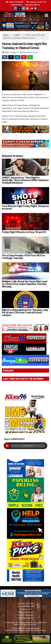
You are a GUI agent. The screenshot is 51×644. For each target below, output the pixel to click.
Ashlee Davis (32, 52)
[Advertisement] (25, 25)
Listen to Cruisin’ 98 (37, 2)
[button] (46, 15)
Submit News (16, 5)
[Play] (7, 445)
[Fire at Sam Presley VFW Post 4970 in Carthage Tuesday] (25, 245)
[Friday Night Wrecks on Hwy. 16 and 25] (25, 221)
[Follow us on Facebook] (15, 8)
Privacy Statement (25, 612)
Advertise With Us (32, 5)
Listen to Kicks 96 (15, 2)
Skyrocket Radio (32, 628)
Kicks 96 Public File (25, 603)
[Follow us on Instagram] (23, 8)
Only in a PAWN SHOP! (14, 439)
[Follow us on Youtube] (27, 8)
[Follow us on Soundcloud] (31, 8)
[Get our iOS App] (35, 8)
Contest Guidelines (25, 615)
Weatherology (40, 630)
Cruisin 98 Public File (25, 606)
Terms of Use (25, 609)
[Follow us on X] (19, 8)
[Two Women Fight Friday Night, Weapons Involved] (25, 195)
